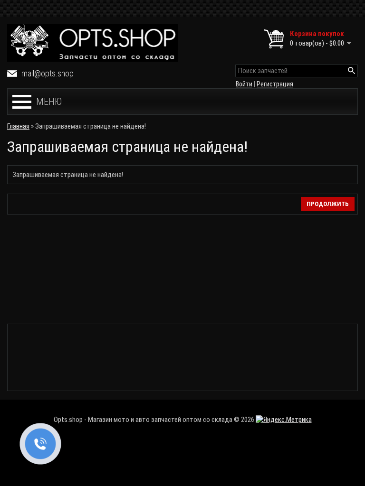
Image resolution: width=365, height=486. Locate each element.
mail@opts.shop (47, 73)
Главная (18, 126)
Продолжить (328, 203)
